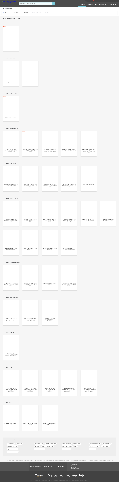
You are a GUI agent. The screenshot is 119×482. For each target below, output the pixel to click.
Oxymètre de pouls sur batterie (47, 446)
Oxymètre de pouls (10, 443)
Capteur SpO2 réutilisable (67, 446)
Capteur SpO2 (19, 443)
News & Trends (103, 4)
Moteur (75, 446)
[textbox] (35, 3)
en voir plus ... (9, 453)
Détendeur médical (77, 443)
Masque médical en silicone (95, 443)
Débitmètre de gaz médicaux (50, 443)
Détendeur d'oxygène (106, 446)
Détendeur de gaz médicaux (12, 451)
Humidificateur (92, 449)
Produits (81, 4)
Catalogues (90, 4)
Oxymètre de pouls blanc (94, 446)
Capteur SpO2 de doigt (66, 443)
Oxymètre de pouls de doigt (12, 449)
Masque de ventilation (66, 449)
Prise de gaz (37, 446)
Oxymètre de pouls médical (12, 446)
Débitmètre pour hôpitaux (39, 449)
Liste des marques (74, 463)
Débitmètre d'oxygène (107, 443)
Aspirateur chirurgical (39, 443)
